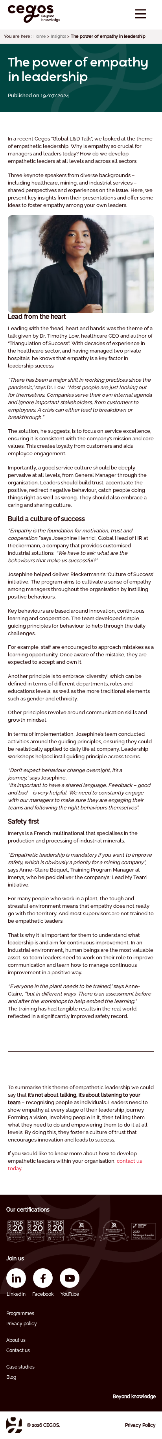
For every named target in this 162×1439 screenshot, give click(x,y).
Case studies (20, 1367)
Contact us (18, 1350)
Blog (11, 1377)
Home (39, 36)
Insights (58, 36)
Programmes (20, 1313)
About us (16, 1340)
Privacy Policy (140, 1425)
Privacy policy (21, 1323)
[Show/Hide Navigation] (140, 14)
